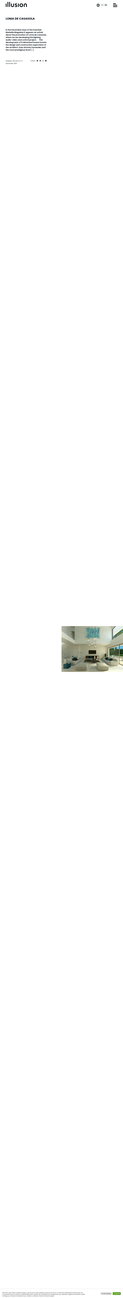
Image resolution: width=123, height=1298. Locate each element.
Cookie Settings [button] (106, 1293)
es (102, 5)
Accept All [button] (117, 1293)
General (9, 61)
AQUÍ (52, 1296)
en (106, 5)
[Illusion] (16, 4)
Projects (16, 61)
